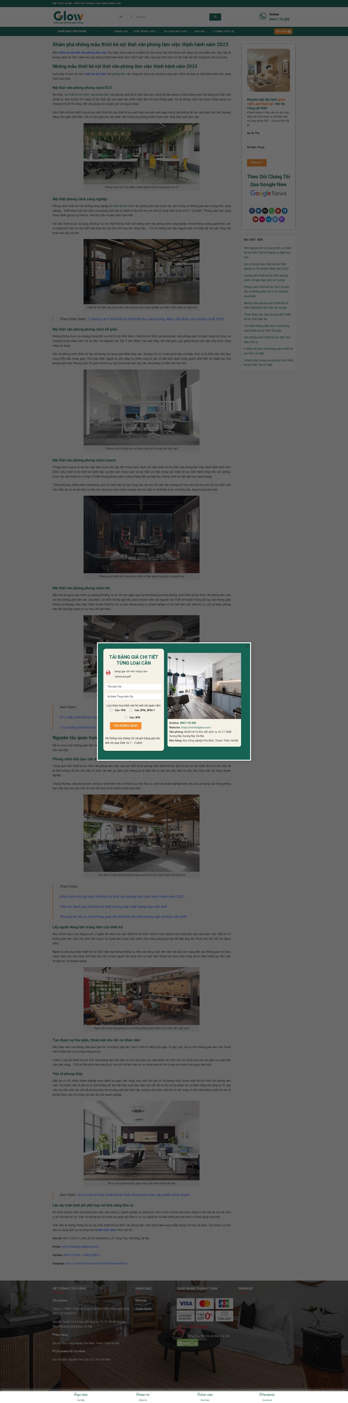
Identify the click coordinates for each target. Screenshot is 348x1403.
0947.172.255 (188, 723)
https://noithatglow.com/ (196, 727)
